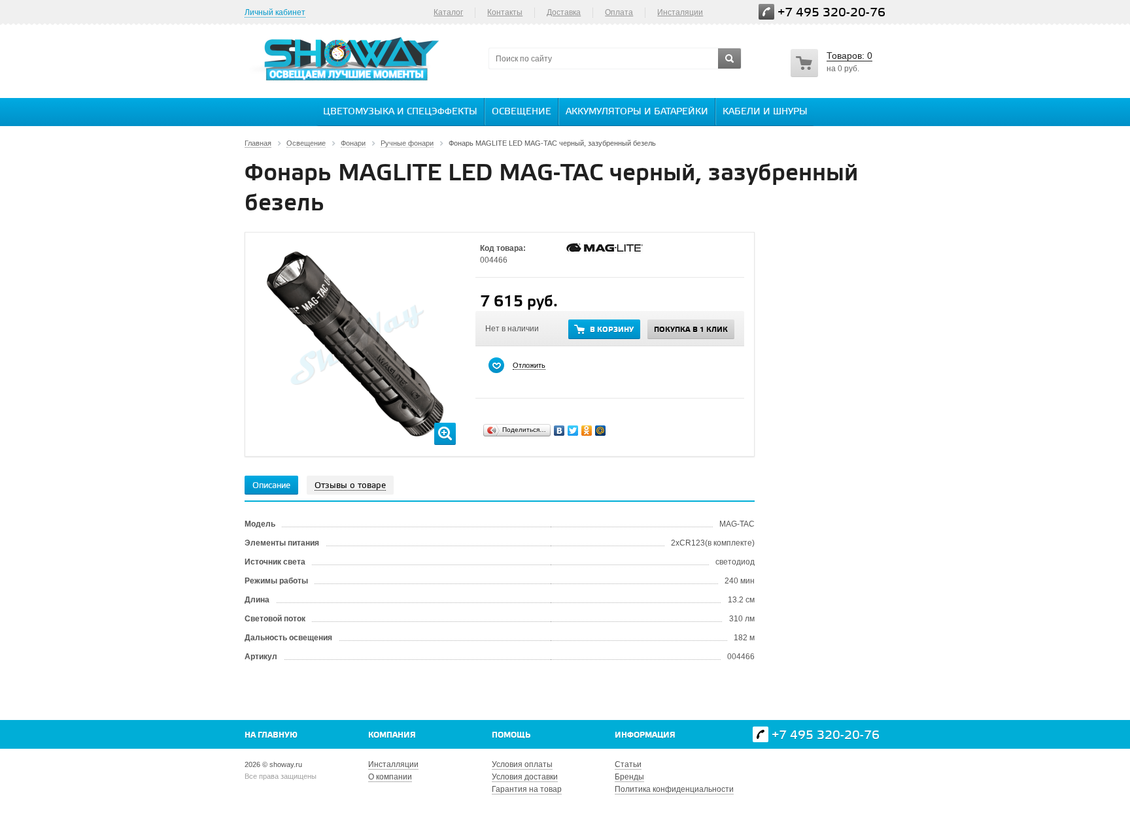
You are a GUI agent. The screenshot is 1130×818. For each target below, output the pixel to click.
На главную (271, 735)
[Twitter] (573, 430)
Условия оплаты (522, 764)
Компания (392, 735)
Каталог (448, 12)
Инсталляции (393, 764)
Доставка (564, 12)
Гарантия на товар (527, 789)
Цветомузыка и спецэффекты (400, 112)
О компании (390, 776)
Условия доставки (525, 776)
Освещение (521, 112)
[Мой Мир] (601, 430)
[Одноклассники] (587, 430)
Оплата (619, 12)
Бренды (629, 776)
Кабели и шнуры (765, 112)
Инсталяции (680, 12)
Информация (645, 735)
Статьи (628, 764)
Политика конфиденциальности (674, 789)
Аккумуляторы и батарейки (637, 112)
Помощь (511, 735)
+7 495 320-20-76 (831, 12)
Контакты (504, 12)
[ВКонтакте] (559, 430)
